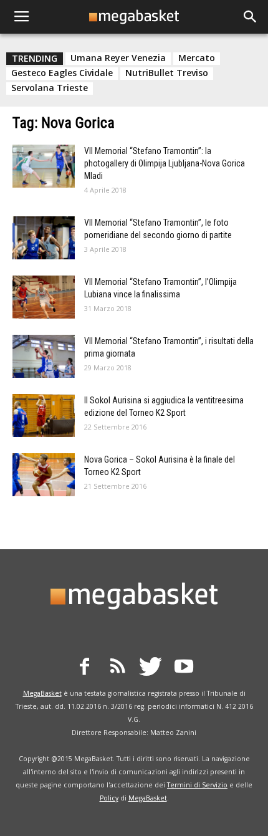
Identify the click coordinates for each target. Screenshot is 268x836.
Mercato (196, 58)
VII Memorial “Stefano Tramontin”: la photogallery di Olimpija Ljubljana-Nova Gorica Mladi (164, 163)
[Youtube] (183, 668)
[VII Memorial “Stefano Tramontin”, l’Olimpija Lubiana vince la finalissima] (43, 297)
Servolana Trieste (49, 88)
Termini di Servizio (197, 785)
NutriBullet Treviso (166, 73)
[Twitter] (150, 668)
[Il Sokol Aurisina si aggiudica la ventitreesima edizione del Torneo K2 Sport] (43, 415)
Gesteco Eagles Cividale (62, 73)
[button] (250, 17)
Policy (109, 798)
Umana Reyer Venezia (118, 58)
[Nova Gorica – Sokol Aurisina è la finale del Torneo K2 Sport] (43, 474)
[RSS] (117, 668)
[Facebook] (84, 668)
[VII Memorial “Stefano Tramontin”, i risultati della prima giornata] (43, 356)
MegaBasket (42, 693)
